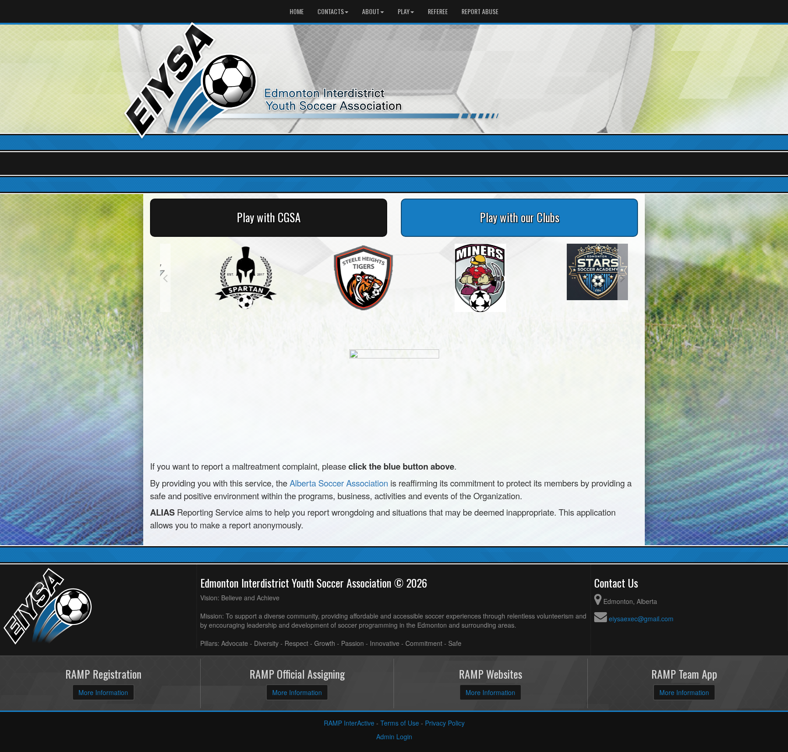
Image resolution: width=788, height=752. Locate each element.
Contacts (330, 11)
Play (404, 11)
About (370, 11)
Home (297, 11)
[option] (218, 278)
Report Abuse (479, 11)
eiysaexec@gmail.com (641, 618)
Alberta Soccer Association (339, 483)
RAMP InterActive (349, 722)
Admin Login (394, 736)
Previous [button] (165, 278)
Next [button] (622, 278)
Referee (438, 11)
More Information (103, 692)
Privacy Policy (445, 722)
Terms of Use (399, 722)
